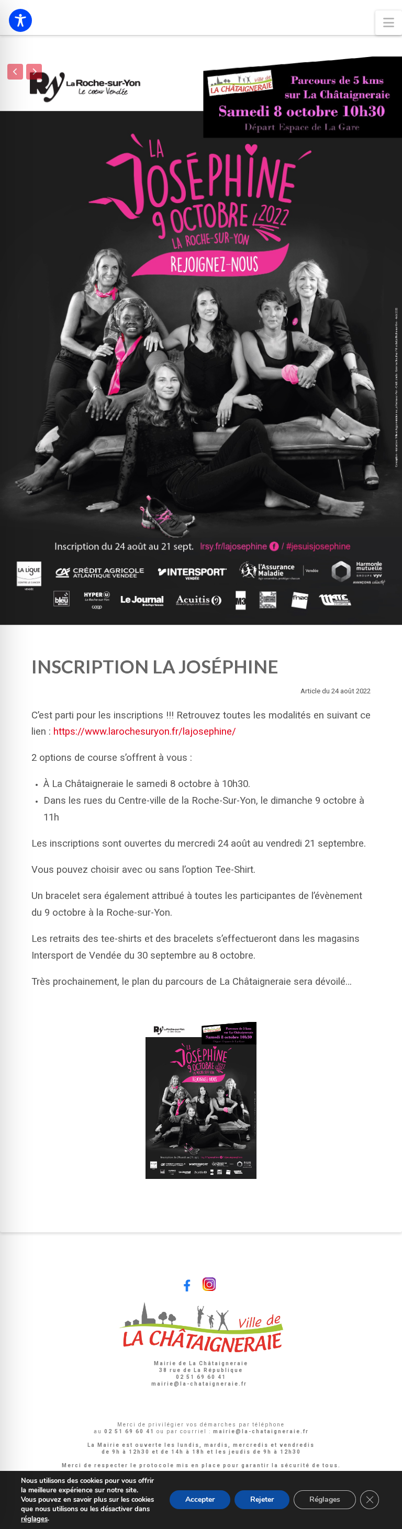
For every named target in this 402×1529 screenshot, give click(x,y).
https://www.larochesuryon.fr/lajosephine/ (144, 731)
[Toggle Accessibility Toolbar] (20, 20)
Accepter (200, 1500)
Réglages (324, 1500)
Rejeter (262, 1500)
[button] (388, 22)
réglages (34, 1519)
